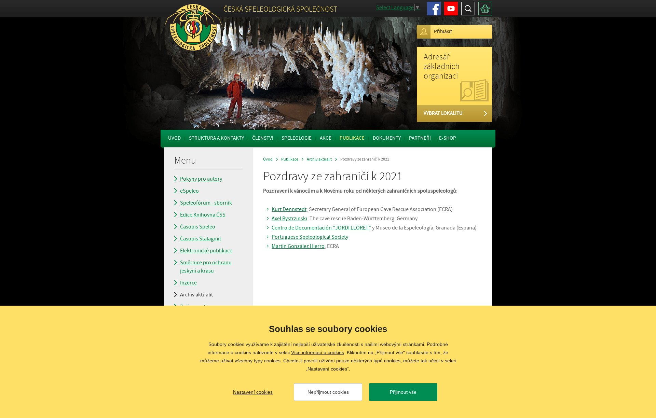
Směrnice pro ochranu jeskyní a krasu (206, 266)
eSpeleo (189, 190)
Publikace (352, 138)
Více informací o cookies (317, 352)
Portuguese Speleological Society (310, 237)
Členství (262, 138)
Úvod (174, 138)
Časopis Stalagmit (200, 238)
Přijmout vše (403, 392)
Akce (325, 138)
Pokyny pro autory (201, 179)
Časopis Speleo (197, 226)
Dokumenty (387, 138)
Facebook (434, 8)
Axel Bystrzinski (289, 218)
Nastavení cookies (253, 392)
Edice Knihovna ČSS (203, 214)
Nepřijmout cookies (328, 392)
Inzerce (188, 282)
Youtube (451, 8)
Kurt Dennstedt (289, 209)
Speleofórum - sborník (206, 202)
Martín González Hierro (298, 246)
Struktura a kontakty (216, 138)
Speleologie (297, 138)
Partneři (420, 138)
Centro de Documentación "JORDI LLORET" (321, 227)
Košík (485, 8)
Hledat (468, 8)
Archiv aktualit (196, 294)
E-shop (447, 138)
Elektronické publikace (206, 250)
